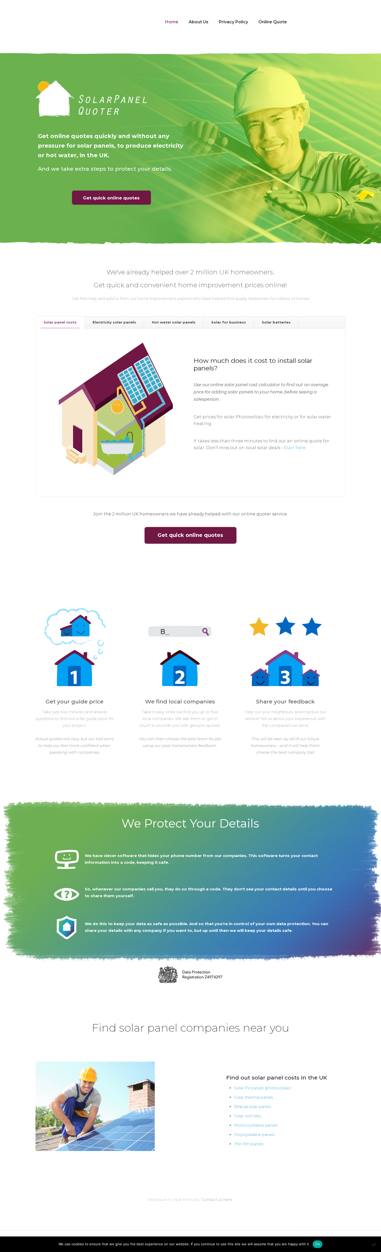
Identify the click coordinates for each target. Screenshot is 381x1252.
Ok (317, 1244)
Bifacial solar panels (252, 1106)
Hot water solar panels (173, 322)
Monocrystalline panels (256, 1125)
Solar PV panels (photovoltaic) (262, 1087)
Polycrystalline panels (254, 1134)
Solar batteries (276, 322)
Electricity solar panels (114, 322)
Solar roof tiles (247, 1115)
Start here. (295, 447)
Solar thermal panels (253, 1097)
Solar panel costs (60, 322)
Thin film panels (248, 1143)
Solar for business (228, 322)
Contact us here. (217, 1199)
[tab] (60, 322)
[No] (374, 1244)
